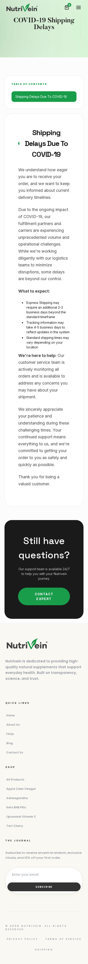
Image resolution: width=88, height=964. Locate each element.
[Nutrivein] (21, 7)
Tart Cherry (14, 826)
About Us (13, 725)
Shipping (44, 949)
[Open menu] (78, 7)
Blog (9, 743)
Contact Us (14, 752)
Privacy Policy (22, 939)
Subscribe (44, 887)
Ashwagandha (17, 798)
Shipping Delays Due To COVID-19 (41, 97)
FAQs (10, 734)
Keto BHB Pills (16, 807)
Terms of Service (63, 939)
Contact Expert (44, 596)
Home (10, 715)
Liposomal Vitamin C (21, 817)
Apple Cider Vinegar (21, 789)
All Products (15, 779)
